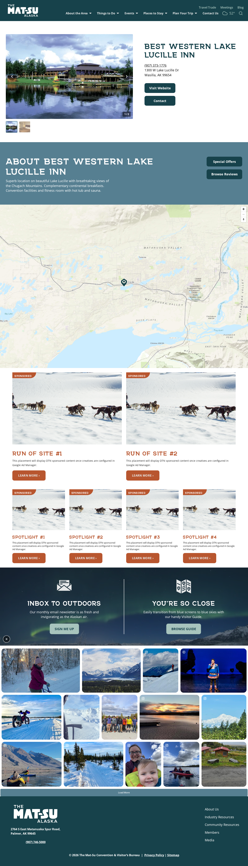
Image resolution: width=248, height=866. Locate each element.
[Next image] (127, 76)
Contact (160, 101)
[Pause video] (6, 639)
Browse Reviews (224, 174)
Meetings (226, 7)
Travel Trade (207, 7)
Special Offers (224, 161)
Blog (240, 7)
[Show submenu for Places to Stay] (166, 13)
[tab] (11, 127)
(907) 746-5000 (36, 842)
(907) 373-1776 (155, 65)
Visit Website (160, 88)
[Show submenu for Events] (137, 13)
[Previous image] (12, 76)
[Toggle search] (241, 13)
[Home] (23, 10)
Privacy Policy (154, 855)
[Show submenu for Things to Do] (117, 13)
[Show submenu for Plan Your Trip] (196, 13)
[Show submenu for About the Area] (90, 13)
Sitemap (173, 855)
